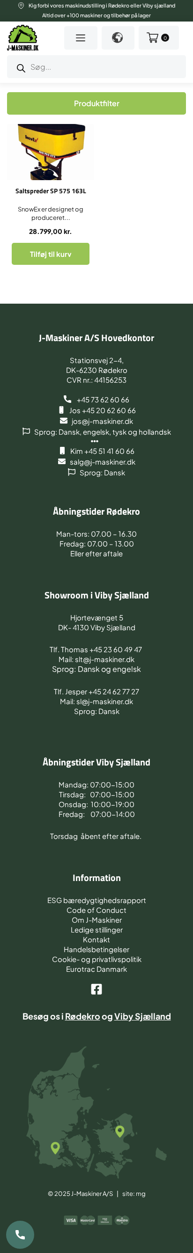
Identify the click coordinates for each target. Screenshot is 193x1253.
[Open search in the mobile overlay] (96, 67)
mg (141, 1193)
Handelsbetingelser (96, 949)
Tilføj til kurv (50, 253)
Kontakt (96, 939)
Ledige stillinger (97, 929)
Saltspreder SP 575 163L (50, 191)
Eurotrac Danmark (96, 968)
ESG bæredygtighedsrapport (96, 900)
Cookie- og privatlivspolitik (96, 958)
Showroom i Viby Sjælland (97, 595)
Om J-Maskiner (97, 919)
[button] (80, 38)
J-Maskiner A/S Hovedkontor (96, 337)
